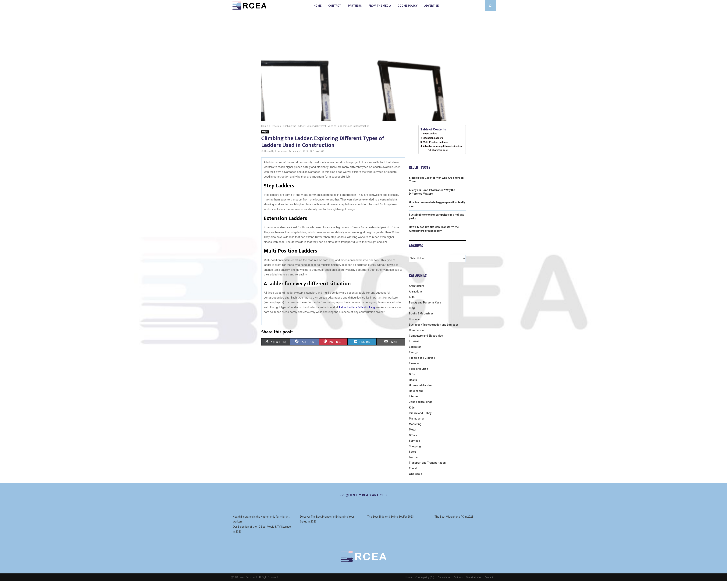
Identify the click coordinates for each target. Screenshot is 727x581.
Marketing (415, 424)
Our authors (444, 577)
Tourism (414, 457)
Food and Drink (418, 368)
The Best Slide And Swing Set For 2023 (390, 516)
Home (317, 5)
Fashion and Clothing (422, 357)
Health (413, 379)
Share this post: (440, 150)
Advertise (431, 5)
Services (414, 440)
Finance (414, 363)
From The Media (380, 5)
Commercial (416, 330)
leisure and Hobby (420, 413)
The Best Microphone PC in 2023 (453, 516)
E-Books (414, 341)
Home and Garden (420, 385)
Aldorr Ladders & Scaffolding (357, 307)
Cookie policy (407, 5)
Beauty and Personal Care (425, 302)
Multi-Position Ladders (435, 142)
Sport (412, 451)
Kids (412, 407)
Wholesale (415, 473)
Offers (265, 132)
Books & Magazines (421, 313)
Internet (413, 396)
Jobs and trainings (420, 401)
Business (414, 319)
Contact (334, 5)
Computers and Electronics (426, 335)
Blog (412, 308)
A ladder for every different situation (442, 146)
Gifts (412, 374)
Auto (412, 297)
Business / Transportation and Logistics (434, 324)
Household (416, 390)
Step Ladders (430, 133)
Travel (413, 468)
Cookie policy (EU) (424, 577)
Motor (413, 429)
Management (417, 418)
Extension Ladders (433, 137)
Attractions (416, 291)
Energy (413, 352)
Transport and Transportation (427, 462)
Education (415, 346)
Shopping (415, 446)
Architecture (416, 285)
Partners (355, 5)
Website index (473, 577)
